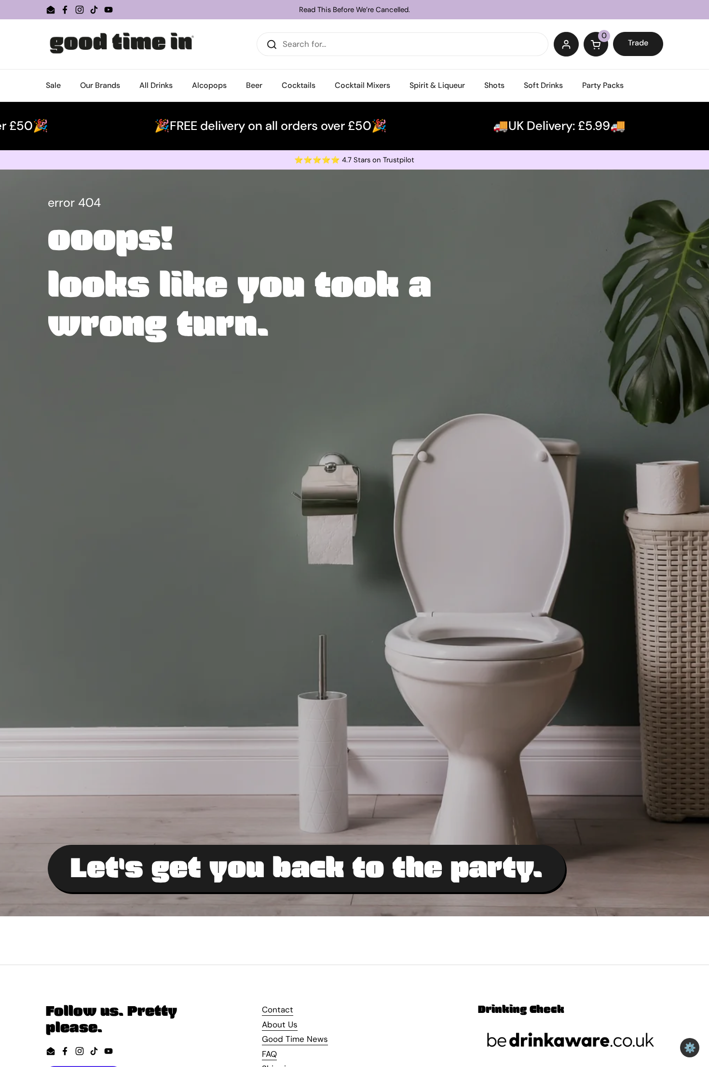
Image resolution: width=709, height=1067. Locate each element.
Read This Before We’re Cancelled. (354, 10)
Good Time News (295, 1039)
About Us (280, 1024)
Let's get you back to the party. (306, 868)
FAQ (269, 1054)
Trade (638, 43)
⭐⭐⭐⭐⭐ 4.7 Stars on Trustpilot (354, 160)
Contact (277, 1009)
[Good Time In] (122, 44)
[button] (596, 44)
